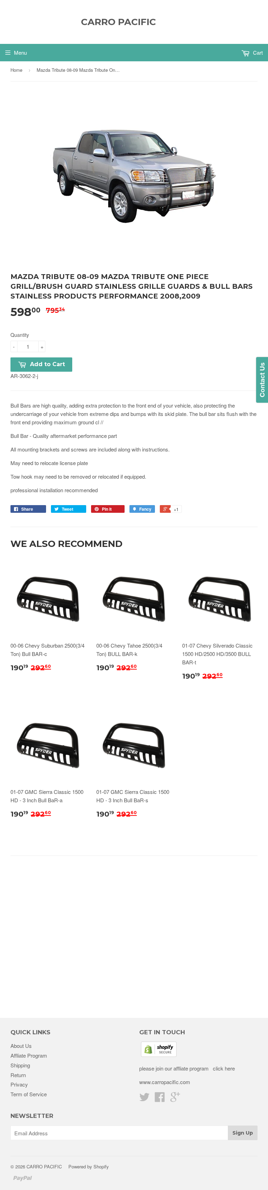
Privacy (19, 1084)
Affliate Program (28, 1055)
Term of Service (28, 1094)
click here (223, 1068)
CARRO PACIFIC (118, 22)
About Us (21, 1045)
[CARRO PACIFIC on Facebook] (160, 1099)
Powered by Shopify (88, 1166)
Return (18, 1075)
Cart (257, 52)
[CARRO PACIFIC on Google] (175, 1099)
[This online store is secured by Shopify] (159, 1054)
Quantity (19, 334)
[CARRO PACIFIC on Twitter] (144, 1099)
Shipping (20, 1065)
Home (16, 70)
